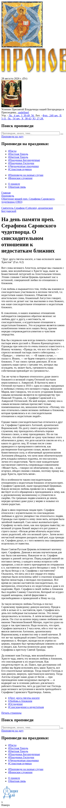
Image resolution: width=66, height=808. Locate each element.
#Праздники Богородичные (24, 160)
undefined (23, 112)
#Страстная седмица (20, 169)
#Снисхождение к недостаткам (26, 707)
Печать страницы (11, 712)
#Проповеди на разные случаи (25, 175)
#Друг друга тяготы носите (24, 697)
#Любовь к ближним (20, 701)
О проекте (14, 183)
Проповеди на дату (12, 136)
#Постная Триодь (18, 154)
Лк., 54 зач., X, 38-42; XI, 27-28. (25, 118)
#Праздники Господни (21, 163)
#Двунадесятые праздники (23, 166)
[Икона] (11, 106)
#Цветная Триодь (18, 157)
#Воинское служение (20, 178)
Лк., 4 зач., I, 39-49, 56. (22, 115)
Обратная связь (17, 186)
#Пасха (12, 151)
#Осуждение (15, 704)
